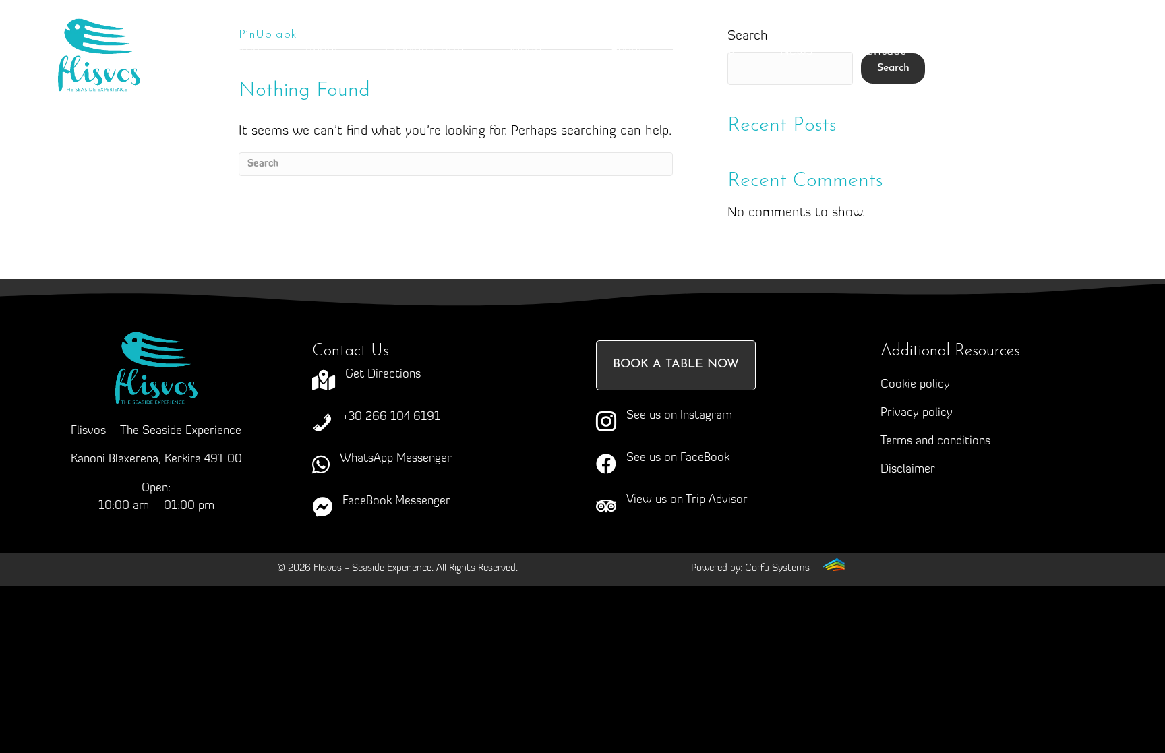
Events (630, 51)
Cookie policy (915, 385)
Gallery (715, 51)
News (796, 51)
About (322, 51)
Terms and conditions (935, 441)
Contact (881, 51)
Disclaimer (907, 470)
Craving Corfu (425, 51)
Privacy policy (916, 413)
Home (242, 51)
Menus (529, 51)
